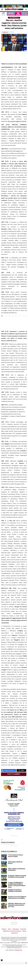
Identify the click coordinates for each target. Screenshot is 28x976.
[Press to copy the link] (26, 963)
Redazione (5, 32)
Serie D (9, 929)
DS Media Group (18, 950)
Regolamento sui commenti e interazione (12, 931)
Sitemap (24, 931)
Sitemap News (14, 933)
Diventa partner (15, 929)
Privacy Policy (23, 929)
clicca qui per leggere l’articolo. (17, 121)
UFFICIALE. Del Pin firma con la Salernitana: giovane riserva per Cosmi (16, 905)
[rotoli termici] (14, 830)
